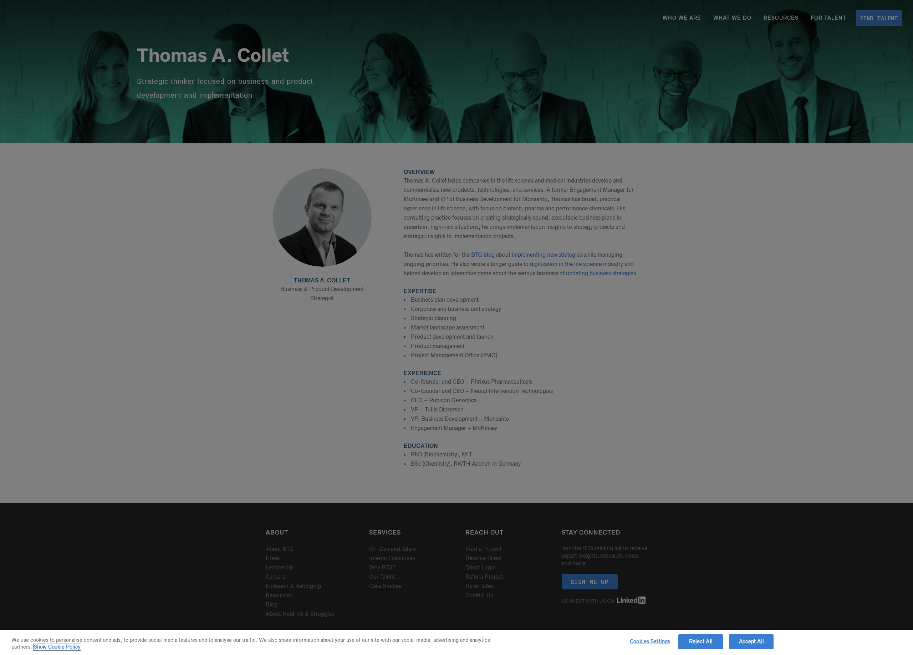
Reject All (701, 641)
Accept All (751, 641)
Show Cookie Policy (57, 647)
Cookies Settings (650, 641)
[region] (456, 642)
